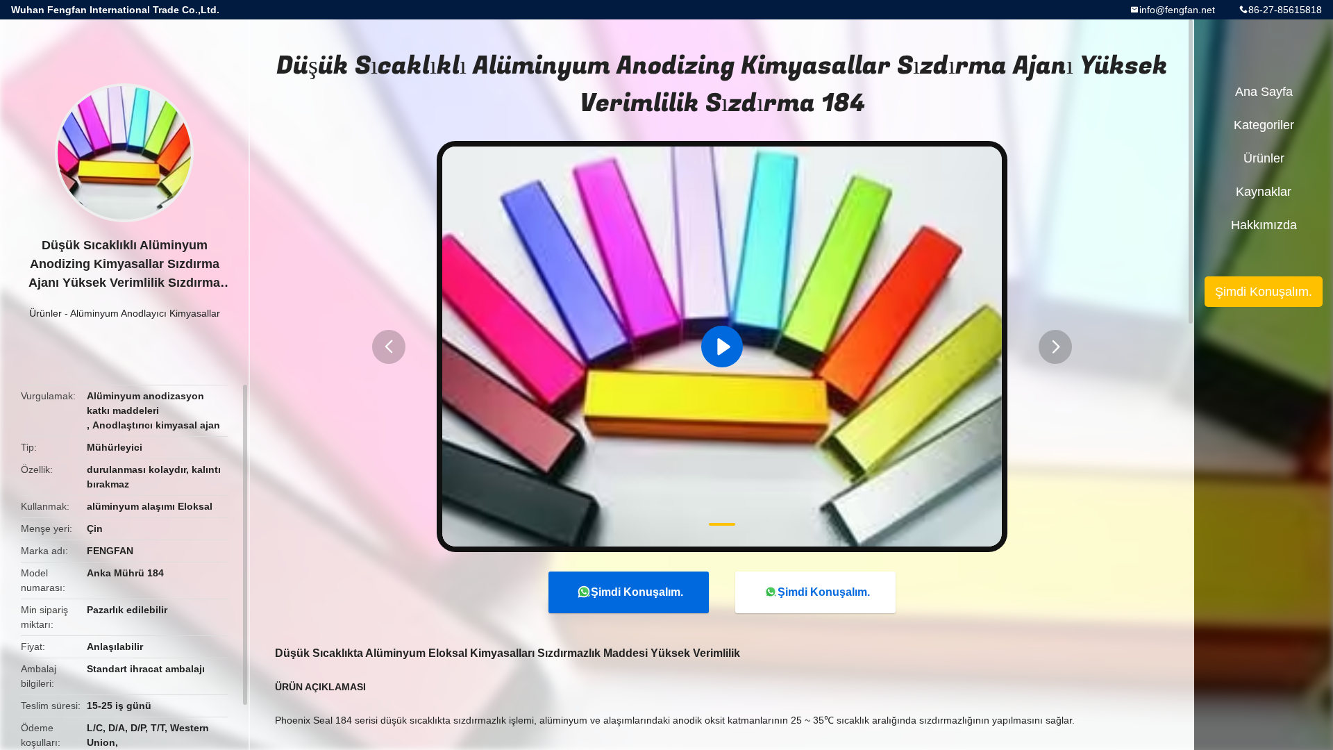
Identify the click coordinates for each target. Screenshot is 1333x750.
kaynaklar (1263, 192)
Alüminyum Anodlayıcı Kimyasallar (145, 313)
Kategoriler (1264, 125)
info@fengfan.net (1177, 9)
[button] (388, 347)
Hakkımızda (1264, 225)
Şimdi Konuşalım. (637, 592)
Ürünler (45, 313)
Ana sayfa (1264, 92)
